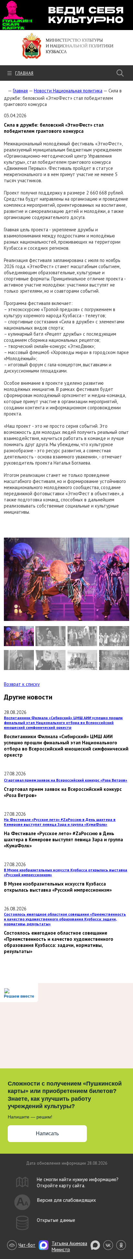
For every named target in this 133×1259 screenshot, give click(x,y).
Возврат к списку (22, 684)
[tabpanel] (66, 579)
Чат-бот (27, 1245)
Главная (24, 73)
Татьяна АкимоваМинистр (69, 1246)
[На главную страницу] (5, 91)
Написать (47, 1133)
